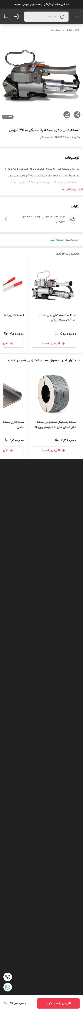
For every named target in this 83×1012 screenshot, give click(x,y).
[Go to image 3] (3, 116)
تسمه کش (55, 30)
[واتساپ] (7, 987)
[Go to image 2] (6, 116)
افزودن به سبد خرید (58, 1003)
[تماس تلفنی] (7, 977)
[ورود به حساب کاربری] (17, 16)
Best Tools (73, 30)
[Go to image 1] (10, 116)
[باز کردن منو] (76, 16)
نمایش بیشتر (74, 189)
